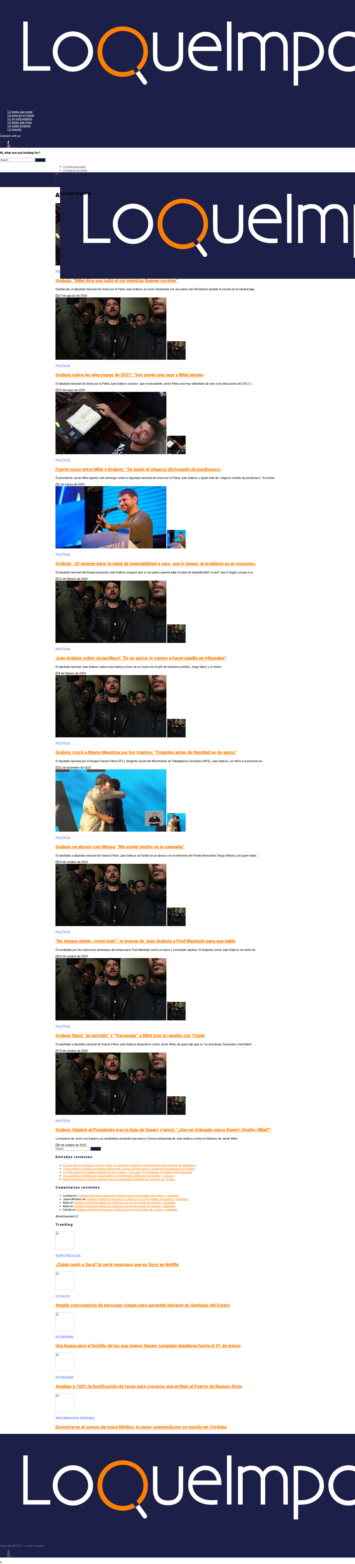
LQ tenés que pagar (20, 112)
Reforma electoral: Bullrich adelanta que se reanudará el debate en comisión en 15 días (119, 1179)
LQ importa (14, 129)
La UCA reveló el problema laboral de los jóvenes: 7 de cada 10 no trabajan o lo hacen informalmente (127, 1172)
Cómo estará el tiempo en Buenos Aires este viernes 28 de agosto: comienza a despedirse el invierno (129, 1169)
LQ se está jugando (19, 119)
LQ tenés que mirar (19, 122)
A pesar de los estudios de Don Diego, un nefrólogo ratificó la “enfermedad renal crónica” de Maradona (129, 1165)
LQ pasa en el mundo (20, 115)
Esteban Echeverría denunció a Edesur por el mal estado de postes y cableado (128, 1195)
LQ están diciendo (19, 126)
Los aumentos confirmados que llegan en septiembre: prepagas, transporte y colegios (118, 1176)
